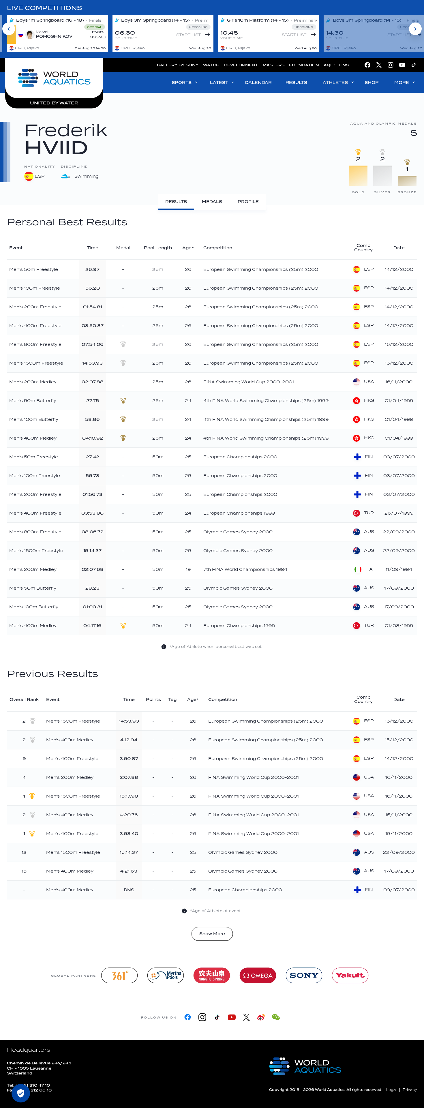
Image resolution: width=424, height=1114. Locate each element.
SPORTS (182, 82)
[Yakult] (350, 975)
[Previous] (8, 28)
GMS (344, 65)
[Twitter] (246, 1017)
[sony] (304, 975)
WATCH (211, 65)
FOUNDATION (304, 65)
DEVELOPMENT (241, 65)
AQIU (329, 65)
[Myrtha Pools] (165, 975)
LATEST (219, 82)
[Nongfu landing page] (212, 975)
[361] (119, 975)
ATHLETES (335, 82)
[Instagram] (202, 1017)
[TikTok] (217, 1017)
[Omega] (258, 975)
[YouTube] (231, 1017)
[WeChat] (276, 1017)
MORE (401, 82)
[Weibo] (261, 1017)
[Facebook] (187, 1017)
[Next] (415, 28)
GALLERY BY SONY (177, 65)
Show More (212, 934)
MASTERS (273, 65)
